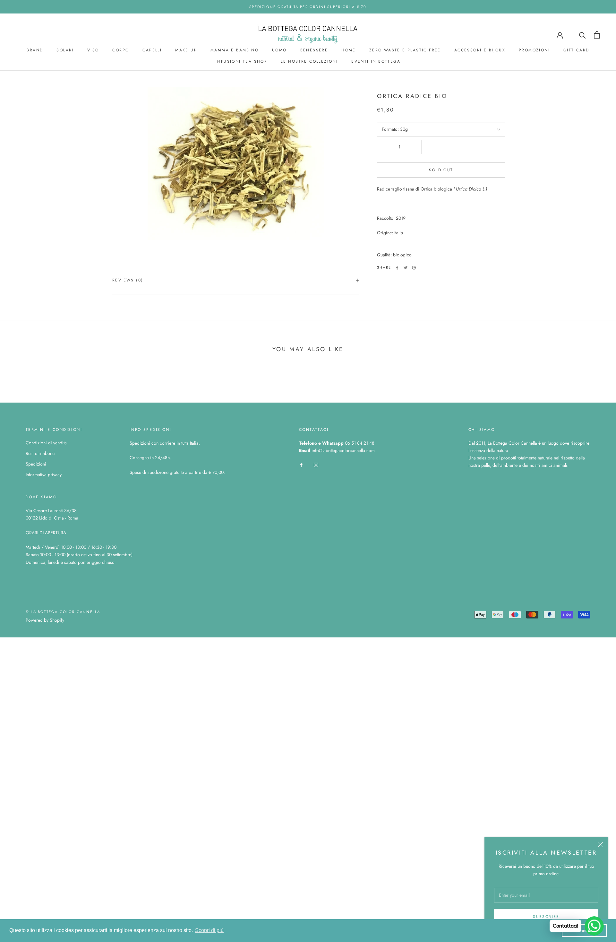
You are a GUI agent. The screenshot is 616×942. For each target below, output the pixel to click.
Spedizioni (36, 464)
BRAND (35, 50)
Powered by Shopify (45, 620)
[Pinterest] (414, 268)
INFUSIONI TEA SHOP (241, 61)
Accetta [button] (584, 930)
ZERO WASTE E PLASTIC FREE (405, 50)
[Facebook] (397, 268)
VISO (93, 50)
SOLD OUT (441, 170)
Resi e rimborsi (40, 453)
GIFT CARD (576, 50)
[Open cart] (597, 35)
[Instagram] (316, 464)
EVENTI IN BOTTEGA (375, 61)
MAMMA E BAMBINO (234, 50)
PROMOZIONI (534, 50)
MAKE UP (186, 50)
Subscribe (546, 917)
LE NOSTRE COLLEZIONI (309, 61)
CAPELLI (152, 50)
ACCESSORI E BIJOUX (479, 50)
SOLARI (64, 50)
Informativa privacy (44, 474)
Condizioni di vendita (46, 443)
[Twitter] (405, 268)
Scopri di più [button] (209, 930)
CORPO (120, 50)
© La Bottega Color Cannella (63, 611)
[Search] (582, 34)
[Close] (600, 845)
